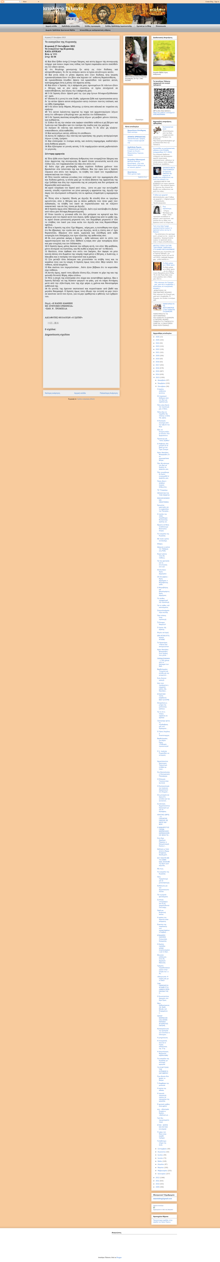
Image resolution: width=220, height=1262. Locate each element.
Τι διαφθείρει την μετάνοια (163, 1084)
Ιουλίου (160, 1155)
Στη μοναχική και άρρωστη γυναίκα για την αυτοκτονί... (163, 798)
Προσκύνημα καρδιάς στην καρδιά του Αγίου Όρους (162, 1221)
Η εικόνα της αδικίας (161, 1089)
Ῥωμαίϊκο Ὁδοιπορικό (136, 159)
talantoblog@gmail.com (162, 1199)
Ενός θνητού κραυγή (161, 679)
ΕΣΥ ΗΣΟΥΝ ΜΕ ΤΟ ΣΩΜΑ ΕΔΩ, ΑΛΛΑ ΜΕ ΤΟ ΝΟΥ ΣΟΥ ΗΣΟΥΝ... (163, 862)
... (158, 758)
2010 (158, 1184)
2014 (158, 374)
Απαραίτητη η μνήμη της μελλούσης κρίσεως (162, 706)
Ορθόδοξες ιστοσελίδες (71, 26)
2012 (158, 1177)
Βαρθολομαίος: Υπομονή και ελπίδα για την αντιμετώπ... (163, 672)
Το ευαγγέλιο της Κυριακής (163, 535)
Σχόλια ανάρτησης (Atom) (86, 399)
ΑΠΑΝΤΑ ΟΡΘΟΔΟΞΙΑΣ (136, 137)
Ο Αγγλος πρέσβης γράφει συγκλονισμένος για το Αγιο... (163, 948)
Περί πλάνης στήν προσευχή (161, 617)
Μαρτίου (161, 1167)
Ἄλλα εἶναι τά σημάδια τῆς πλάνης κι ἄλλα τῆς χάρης (163, 415)
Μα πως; (160, 869)
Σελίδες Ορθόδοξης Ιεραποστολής (118, 26)
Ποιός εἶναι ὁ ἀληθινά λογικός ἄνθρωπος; (162, 484)
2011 (158, 1181)
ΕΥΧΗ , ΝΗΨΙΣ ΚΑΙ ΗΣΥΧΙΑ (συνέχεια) (162, 1127)
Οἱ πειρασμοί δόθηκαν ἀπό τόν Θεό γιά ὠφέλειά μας (163, 399)
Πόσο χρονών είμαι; (134, 174)
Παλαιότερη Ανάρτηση (109, 393)
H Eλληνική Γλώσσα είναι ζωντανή (162, 781)
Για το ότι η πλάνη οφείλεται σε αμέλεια (162, 714)
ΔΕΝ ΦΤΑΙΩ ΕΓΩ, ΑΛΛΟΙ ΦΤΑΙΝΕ (163, 637)
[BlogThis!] (51, 323)
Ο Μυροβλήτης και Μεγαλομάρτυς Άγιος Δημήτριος (163, 591)
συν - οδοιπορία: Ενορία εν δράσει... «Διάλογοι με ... (163, 1112)
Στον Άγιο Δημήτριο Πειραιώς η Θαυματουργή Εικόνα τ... (163, 842)
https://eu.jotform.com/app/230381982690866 (164, 113)
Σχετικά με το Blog (144, 26)
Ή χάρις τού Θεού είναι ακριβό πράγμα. (161, 1135)
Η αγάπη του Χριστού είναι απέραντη (162, 919)
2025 (158, 340)
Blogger (119, 1257)
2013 (158, 377)
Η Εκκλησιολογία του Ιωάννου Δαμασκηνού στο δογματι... (163, 789)
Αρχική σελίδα (51, 26)
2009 (158, 1187)
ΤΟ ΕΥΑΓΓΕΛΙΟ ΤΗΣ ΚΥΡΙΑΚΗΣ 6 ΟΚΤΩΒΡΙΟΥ (163, 1070)
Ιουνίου (160, 1158)
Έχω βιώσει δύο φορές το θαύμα (163, 1078)
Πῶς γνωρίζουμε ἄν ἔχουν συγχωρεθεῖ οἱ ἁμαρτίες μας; (163, 475)
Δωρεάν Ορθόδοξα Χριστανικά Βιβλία (60, 30)
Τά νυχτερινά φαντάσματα (162, 896)
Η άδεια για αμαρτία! (160, 195)
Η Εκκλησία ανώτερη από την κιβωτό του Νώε (163, 423)
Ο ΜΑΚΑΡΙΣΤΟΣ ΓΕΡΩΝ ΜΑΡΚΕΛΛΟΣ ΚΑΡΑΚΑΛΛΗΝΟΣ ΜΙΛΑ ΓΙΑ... (163, 831)
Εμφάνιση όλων (142, 177)
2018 (158, 362)
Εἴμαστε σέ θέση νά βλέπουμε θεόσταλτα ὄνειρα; (163, 527)
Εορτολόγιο (139, 120)
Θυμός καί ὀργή (163, 632)
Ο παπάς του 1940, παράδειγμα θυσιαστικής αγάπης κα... (162, 518)
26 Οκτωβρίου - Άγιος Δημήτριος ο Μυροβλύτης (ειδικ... (163, 580)
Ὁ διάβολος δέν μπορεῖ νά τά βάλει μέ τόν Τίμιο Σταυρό (162, 446)
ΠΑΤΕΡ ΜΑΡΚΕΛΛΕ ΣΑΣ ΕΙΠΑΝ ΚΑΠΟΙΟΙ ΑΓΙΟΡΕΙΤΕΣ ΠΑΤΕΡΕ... (162, 1020)
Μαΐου (160, 1161)
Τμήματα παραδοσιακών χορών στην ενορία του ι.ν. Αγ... (163, 969)
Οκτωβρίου (162, 386)
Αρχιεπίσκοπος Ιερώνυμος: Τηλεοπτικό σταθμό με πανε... (162, 765)
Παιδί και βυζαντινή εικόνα (161, 912)
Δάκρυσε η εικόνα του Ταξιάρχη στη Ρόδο (163, 549)
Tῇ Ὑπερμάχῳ (162, 490)
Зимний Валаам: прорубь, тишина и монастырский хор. (137, 141)
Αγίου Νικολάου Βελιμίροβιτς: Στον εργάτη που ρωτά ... (162, 652)
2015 (158, 371)
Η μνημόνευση (162, 1038)
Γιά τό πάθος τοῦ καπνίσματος (163, 606)
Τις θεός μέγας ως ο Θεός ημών (169, 264)
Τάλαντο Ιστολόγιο (158, 1205)
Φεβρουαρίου (163, 1170)
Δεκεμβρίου (162, 380)
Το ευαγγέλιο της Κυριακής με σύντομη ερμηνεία (163, 1061)
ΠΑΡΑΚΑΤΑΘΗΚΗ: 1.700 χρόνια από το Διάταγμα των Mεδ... (163, 662)
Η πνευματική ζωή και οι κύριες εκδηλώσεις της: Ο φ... (162, 1044)
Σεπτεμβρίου (162, 1149)
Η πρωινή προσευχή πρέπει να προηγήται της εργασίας (163, 1097)
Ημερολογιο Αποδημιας (137, 130)
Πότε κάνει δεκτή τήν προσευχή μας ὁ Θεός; (163, 407)
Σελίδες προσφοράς (92, 26)
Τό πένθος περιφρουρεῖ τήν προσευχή (163, 600)
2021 (158, 352)
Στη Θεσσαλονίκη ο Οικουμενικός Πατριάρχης (163, 774)
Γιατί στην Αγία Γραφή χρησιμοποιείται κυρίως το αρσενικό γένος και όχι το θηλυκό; (162, 229)
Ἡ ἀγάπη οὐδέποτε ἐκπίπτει (161, 391)
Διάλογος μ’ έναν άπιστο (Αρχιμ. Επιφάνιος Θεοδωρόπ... (163, 852)
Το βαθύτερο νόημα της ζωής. (161, 1143)
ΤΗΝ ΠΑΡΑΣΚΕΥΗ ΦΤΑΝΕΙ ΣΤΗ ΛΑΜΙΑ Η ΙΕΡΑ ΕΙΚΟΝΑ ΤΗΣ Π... (163, 988)
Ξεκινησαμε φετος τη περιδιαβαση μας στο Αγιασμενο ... (163, 724)
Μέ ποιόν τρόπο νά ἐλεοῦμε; (163, 540)
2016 (158, 368)
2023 (158, 346)
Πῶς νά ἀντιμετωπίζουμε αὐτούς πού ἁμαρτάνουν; (163, 432)
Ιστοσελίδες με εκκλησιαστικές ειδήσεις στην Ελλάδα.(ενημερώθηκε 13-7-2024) (164, 150)
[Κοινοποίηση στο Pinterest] (57, 323)
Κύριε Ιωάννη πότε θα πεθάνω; (162, 556)
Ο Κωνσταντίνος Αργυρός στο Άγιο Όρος (163, 998)
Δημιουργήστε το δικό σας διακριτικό (163, 1209)
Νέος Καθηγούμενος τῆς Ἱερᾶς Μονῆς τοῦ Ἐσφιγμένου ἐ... (163, 1008)
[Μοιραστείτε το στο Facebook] (55, 323)
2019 (158, 359)
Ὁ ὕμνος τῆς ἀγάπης (161, 628)
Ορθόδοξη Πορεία (134, 147)
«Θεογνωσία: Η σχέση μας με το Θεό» (163, 978)
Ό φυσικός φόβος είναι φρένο (163, 1105)
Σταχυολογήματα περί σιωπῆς (163, 611)
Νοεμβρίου (162, 383)
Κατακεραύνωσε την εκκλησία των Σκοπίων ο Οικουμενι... (163, 1031)
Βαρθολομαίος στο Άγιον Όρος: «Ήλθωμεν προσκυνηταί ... (162, 743)
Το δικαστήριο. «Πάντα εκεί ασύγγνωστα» (163, 644)
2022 (158, 349)
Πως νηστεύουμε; (167, 207)
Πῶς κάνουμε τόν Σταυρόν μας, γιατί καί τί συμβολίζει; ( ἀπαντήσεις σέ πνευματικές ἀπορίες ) (164, 285)
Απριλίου (161, 1164)
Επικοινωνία (161, 26)
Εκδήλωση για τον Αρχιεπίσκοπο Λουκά (163, 888)
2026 (158, 337)
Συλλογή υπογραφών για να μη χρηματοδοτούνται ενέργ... (163, 903)
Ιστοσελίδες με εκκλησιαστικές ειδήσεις (95, 30)
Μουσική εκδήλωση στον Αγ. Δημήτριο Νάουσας (161, 959)
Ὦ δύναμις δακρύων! (161, 623)
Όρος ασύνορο (132, 132)
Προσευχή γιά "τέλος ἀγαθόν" (163, 439)
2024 (158, 343)
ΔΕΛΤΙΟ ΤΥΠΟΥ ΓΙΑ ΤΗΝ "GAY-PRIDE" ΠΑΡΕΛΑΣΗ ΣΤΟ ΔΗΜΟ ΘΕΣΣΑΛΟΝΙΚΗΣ (164, 247)
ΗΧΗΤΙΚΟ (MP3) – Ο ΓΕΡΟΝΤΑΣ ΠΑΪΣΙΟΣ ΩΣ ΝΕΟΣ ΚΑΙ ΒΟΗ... (163, 819)
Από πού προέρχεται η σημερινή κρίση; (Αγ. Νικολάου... (162, 687)
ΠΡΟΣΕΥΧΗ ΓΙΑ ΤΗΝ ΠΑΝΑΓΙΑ (163, 494)
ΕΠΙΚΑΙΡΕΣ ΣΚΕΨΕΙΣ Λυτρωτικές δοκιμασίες (162, 938)
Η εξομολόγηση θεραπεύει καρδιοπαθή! (162, 1053)
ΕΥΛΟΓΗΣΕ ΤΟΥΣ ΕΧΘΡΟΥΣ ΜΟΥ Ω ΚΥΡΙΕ (163, 697)
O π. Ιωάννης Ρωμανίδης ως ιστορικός (163, 753)
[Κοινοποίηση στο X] (53, 323)
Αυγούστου (162, 1152)
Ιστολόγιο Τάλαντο (63, 8)
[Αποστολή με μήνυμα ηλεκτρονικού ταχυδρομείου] (49, 323)
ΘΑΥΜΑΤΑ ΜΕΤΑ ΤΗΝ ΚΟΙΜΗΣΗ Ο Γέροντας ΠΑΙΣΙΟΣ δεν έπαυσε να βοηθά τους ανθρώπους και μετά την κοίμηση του (164, 173)
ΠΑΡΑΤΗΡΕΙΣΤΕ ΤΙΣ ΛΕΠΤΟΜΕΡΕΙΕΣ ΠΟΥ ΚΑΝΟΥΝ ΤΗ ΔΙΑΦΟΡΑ (169, 307)
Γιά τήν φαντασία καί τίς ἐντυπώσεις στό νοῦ (163, 563)
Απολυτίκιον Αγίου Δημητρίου (161, 572)
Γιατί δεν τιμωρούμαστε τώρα (163, 1120)
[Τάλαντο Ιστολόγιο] (154, 1208)
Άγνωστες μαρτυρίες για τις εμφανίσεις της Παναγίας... (163, 508)
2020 (158, 355)
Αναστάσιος (132, 172)
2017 (158, 365)
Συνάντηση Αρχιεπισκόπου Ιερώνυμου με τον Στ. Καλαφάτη (163, 807)
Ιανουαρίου (162, 1174)
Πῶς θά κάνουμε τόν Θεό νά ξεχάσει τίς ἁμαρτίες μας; (163, 466)
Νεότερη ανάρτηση (52, 393)
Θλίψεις (160, 544)
